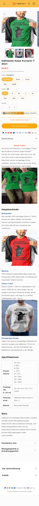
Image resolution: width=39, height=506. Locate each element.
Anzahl (4, 103)
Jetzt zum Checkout (19, 126)
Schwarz (7, 79)
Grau (27, 79)
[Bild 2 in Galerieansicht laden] (19, 53)
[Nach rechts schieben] (36, 53)
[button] (4, 3)
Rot (5, 84)
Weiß (14, 84)
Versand (4, 71)
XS (5, 93)
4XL (22, 98)
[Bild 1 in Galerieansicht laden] (9, 53)
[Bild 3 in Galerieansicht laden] (29, 53)
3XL (14, 98)
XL (33, 93)
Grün (18, 79)
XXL (5, 98)
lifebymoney (16, 491)
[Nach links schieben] (2, 53)
